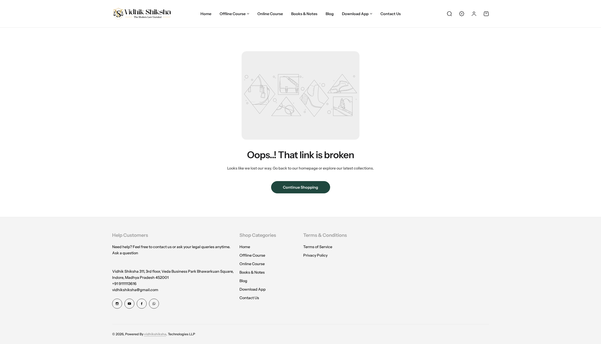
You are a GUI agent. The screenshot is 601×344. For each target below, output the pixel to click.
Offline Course (233, 13)
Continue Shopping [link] (300, 187)
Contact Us (249, 297)
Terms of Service (317, 246)
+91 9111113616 (124, 283)
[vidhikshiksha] (141, 14)
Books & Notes (252, 272)
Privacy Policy (315, 255)
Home (244, 246)
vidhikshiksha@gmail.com (135, 289)
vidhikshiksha (155, 334)
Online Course (252, 263)
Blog (243, 280)
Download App (355, 13)
